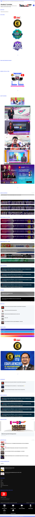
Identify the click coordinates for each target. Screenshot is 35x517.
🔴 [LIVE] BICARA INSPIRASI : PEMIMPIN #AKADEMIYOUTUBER (12, 212)
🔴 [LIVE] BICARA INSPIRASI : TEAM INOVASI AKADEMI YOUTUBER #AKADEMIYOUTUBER (16, 201)
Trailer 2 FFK (6, 317)
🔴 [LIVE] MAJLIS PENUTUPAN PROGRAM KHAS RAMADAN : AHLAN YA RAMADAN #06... (16, 269)
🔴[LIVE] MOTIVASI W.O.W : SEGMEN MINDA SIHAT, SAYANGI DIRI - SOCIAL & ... (15, 225)
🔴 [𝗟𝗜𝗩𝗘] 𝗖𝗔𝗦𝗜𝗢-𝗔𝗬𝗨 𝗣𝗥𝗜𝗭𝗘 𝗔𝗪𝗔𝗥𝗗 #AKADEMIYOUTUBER (12, 255)
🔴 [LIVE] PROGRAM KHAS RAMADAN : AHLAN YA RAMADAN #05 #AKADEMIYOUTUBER (16, 279)
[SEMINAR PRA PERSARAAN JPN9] (2, 470)
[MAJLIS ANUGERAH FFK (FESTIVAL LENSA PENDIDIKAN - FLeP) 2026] (2, 454)
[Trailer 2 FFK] (17, 426)
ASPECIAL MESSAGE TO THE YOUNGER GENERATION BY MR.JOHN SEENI (14, 196)
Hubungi (2, 482)
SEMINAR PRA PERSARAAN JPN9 (6, 1)
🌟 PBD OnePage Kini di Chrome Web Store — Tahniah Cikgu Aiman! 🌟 (14, 385)
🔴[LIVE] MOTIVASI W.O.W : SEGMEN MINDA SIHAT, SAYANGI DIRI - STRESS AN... (15, 236)
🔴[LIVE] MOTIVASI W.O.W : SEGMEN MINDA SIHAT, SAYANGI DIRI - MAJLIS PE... (15, 220)
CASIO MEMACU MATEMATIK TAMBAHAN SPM (9, 250)
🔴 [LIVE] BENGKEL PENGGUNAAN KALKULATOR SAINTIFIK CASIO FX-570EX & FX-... (16, 244)
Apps (1, 486)
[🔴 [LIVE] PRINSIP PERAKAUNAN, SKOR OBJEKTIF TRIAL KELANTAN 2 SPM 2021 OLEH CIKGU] (2, 449)
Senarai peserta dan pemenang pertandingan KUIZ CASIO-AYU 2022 (14, 260)
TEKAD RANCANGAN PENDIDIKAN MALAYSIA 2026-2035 (11, 298)
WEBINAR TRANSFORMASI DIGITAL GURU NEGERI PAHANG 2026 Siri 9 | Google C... (17, 455)
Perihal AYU (28, 502)
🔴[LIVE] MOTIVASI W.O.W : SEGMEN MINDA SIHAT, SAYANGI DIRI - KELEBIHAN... (15, 231)
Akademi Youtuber (6, 4)
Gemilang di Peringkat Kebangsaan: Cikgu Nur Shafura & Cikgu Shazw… (14, 389)
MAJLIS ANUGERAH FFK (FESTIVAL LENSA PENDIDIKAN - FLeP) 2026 (13, 321)
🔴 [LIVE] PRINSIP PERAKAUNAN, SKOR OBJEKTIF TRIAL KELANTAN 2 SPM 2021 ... (16, 447)
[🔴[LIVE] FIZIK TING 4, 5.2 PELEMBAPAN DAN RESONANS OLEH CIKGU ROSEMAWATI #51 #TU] (2, 445)
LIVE (5, 446)
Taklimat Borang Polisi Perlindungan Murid (10, 310)
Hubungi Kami (32, 502)
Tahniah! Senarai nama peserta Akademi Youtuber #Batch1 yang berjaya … (15, 306)
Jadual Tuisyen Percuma (4, 485)
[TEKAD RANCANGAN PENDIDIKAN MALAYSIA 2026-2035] (2, 475)
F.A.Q (1, 481)
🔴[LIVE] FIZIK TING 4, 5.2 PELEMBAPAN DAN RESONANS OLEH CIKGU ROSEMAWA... (17, 443)
